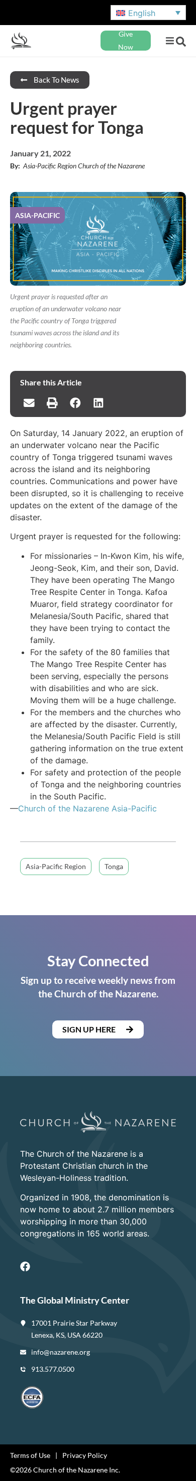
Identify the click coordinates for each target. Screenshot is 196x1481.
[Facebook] (25, 1266)
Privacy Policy (84, 1455)
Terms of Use (30, 1455)
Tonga (114, 866)
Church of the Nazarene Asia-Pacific (87, 808)
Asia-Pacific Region (56, 866)
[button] (169, 41)
